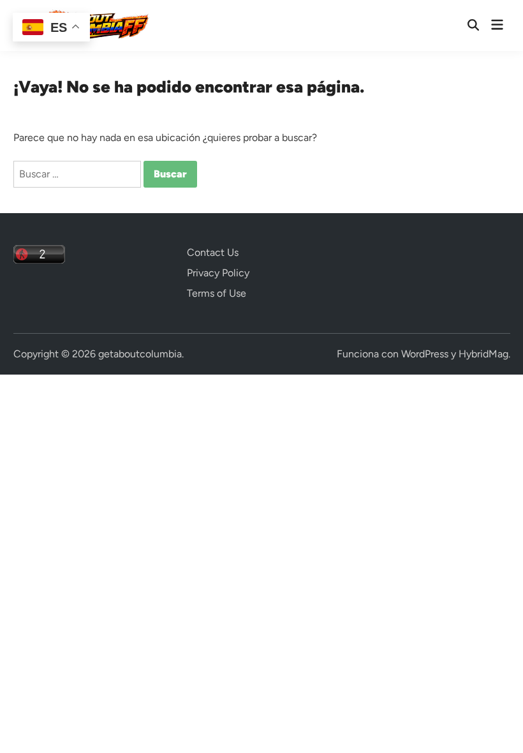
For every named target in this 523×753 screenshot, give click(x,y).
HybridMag (483, 354)
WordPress (424, 354)
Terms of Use (216, 293)
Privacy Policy (218, 273)
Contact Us (213, 252)
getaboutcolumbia (140, 354)
